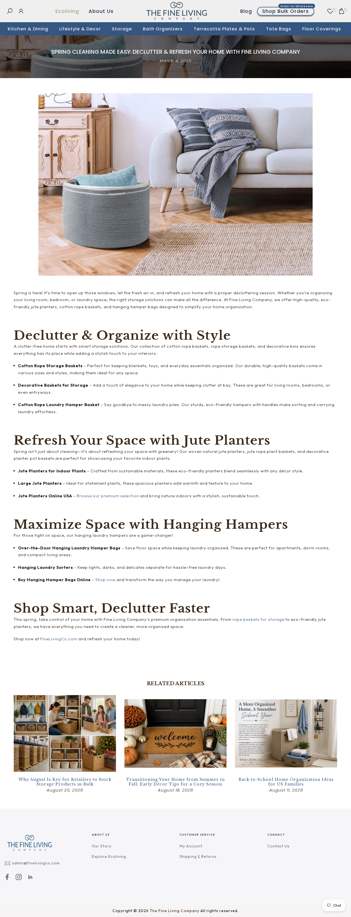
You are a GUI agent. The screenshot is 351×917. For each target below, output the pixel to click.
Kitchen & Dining (28, 29)
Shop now (105, 579)
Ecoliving (67, 11)
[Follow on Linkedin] (30, 877)
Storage (122, 29)
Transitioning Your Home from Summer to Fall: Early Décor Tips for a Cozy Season (175, 782)
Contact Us (278, 846)
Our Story (101, 846)
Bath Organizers (163, 29)
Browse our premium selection (108, 495)
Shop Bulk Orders (287, 11)
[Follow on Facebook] (7, 877)
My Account (191, 846)
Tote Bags (278, 29)
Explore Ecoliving (109, 856)
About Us (101, 11)
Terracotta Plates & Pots (224, 29)
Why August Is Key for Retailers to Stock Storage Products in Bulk (65, 782)
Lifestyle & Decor (80, 29)
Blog (246, 11)
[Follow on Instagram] (19, 877)
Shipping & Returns (198, 856)
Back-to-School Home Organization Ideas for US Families (286, 782)
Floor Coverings (321, 29)
